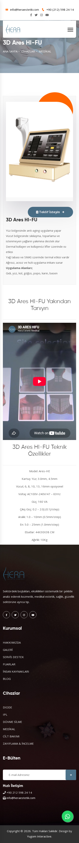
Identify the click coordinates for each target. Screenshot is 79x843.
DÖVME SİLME (12, 722)
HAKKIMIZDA (12, 642)
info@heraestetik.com (24, 9)
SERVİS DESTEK (13, 657)
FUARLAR (9, 664)
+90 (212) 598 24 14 (60, 9)
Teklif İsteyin (49, 212)
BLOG (7, 679)
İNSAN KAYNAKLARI (16, 671)
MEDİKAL (45, 51)
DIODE (7, 707)
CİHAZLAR (28, 51)
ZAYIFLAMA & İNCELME (18, 743)
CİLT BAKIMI (11, 736)
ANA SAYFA (10, 51)
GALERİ (8, 650)
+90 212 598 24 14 (19, 792)
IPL (5, 714)
